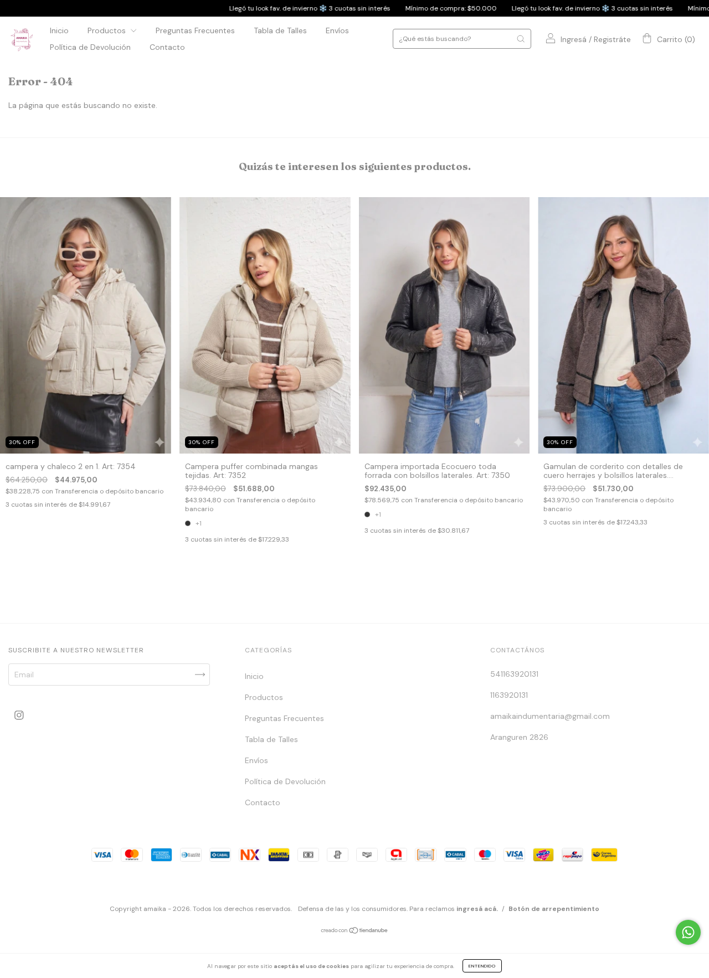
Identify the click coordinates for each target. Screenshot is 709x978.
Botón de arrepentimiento (553, 908)
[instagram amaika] (19, 715)
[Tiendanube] (354, 931)
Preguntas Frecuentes (195, 30)
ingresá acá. (477, 908)
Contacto (167, 47)
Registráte (612, 39)
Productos (108, 30)
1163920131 (509, 695)
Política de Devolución (90, 47)
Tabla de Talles (280, 30)
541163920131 (514, 674)
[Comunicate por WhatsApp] (688, 932)
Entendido (482, 966)
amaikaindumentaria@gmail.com (550, 716)
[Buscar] (520, 38)
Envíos (337, 30)
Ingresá (574, 39)
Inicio (59, 30)
